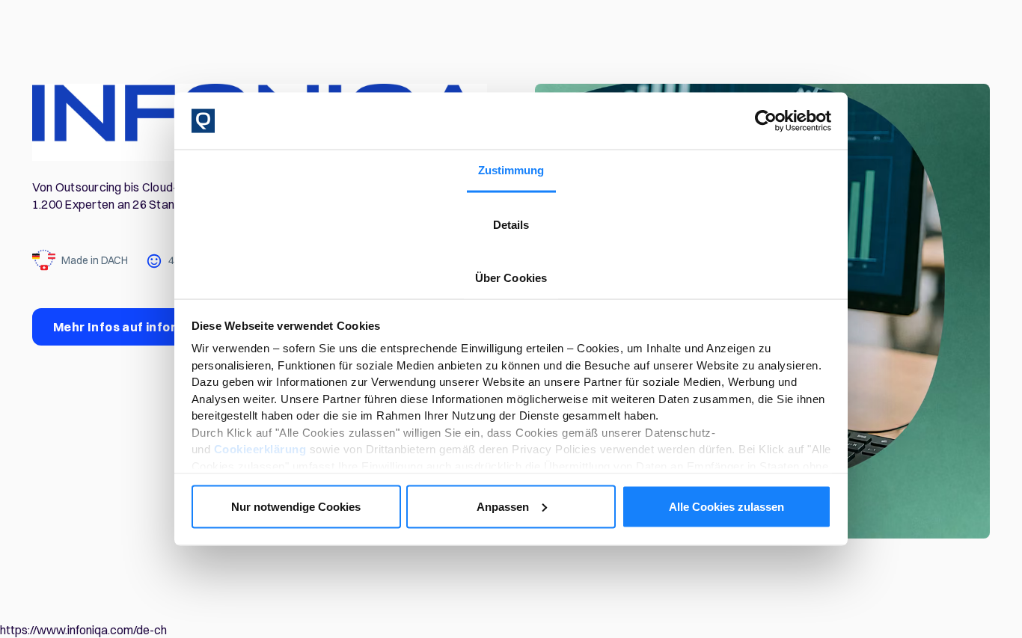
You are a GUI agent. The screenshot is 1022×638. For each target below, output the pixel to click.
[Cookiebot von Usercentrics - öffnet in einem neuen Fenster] (765, 121)
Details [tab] (511, 224)
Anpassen (503, 506)
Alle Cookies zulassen (726, 506)
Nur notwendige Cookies (296, 506)
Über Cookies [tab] (511, 278)
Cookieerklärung (260, 449)
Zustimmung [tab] (511, 170)
